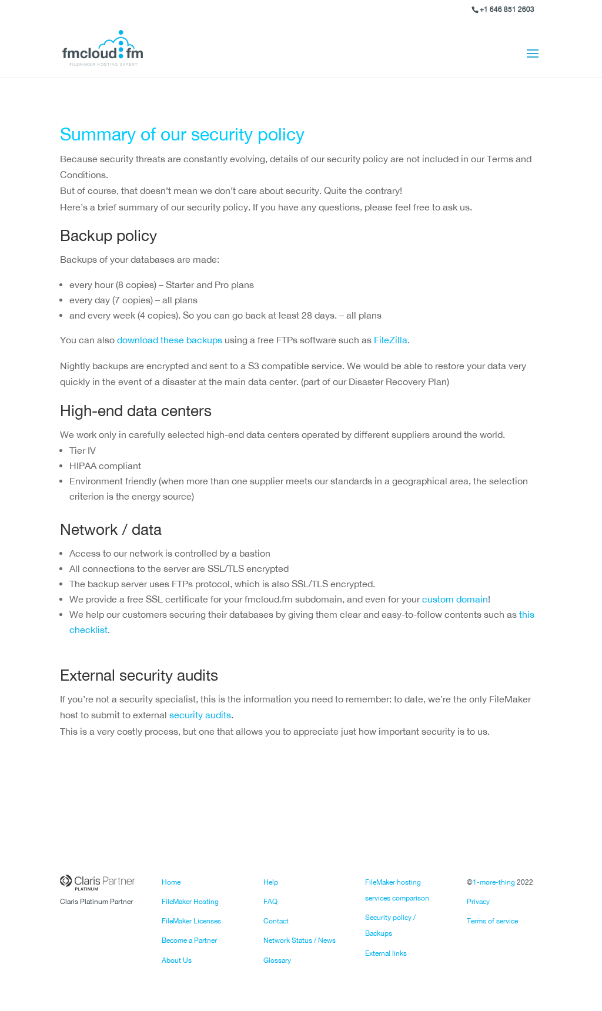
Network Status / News (299, 940)
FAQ (270, 902)
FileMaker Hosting (190, 902)
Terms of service (492, 921)
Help (270, 882)
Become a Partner (189, 940)
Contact (276, 921)
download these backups (169, 339)
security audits (200, 714)
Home (171, 882)
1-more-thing (494, 882)
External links (386, 953)
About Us (177, 960)
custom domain (455, 599)
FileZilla (390, 339)
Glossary (277, 960)
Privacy (478, 902)
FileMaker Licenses (191, 921)
